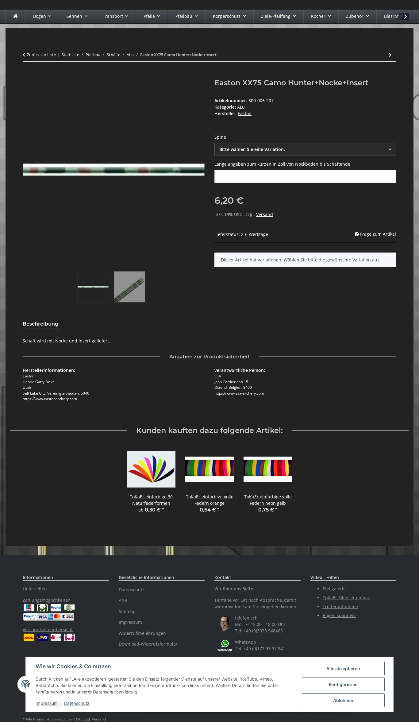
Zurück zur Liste (41, 54)
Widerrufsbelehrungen (142, 633)
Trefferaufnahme (340, 606)
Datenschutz (77, 703)
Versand (264, 214)
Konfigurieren (343, 684)
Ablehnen (343, 700)
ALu (241, 107)
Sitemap (127, 611)
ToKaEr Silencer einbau (347, 597)
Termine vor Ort (230, 600)
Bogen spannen (339, 615)
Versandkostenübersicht (48, 629)
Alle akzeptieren (343, 668)
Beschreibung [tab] (40, 324)
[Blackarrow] (15, 16)
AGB (123, 600)
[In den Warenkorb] (28, 75)
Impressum (47, 703)
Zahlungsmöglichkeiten (47, 600)
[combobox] (305, 149)
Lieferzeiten (35, 589)
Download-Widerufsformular (148, 644)
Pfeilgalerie (334, 589)
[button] (401, 16)
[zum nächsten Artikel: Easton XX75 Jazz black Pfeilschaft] (390, 54)
